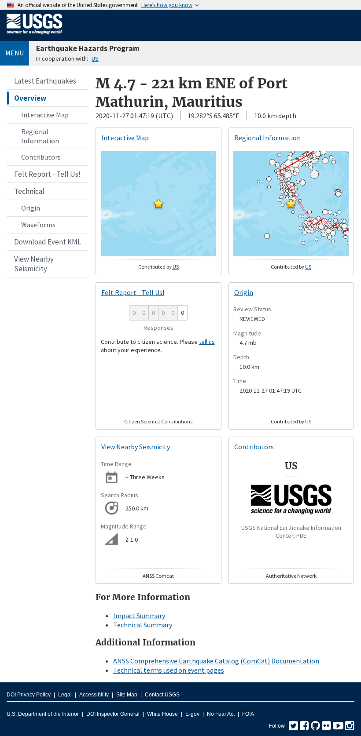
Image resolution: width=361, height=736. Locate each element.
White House (162, 714)
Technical (29, 191)
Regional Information (40, 136)
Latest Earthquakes (45, 81)
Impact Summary (139, 615)
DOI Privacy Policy (29, 695)
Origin (30, 208)
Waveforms (38, 224)
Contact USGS (162, 695)
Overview (30, 98)
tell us (207, 342)
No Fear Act (221, 714)
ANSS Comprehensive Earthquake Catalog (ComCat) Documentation (216, 660)
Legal (65, 695)
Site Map (126, 695)
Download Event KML (47, 242)
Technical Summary (142, 624)
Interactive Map (45, 114)
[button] (158, 203)
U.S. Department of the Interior (43, 714)
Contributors (41, 157)
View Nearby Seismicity (34, 263)
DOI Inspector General (113, 714)
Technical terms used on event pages (168, 670)
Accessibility (94, 695)
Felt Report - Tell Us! (47, 174)
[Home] (35, 36)
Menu (14, 52)
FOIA (248, 714)
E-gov (192, 714)
